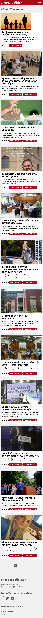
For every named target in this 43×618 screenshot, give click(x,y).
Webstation (9, 614)
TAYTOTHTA (4, 609)
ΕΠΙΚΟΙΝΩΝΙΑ (13, 609)
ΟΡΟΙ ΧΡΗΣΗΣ (21, 609)
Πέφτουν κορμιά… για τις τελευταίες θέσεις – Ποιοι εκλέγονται (21, 363)
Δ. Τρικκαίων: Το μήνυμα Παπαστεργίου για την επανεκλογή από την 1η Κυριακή (20, 269)
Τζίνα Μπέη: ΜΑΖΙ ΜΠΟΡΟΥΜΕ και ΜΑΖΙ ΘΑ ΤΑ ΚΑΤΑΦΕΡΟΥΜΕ (20, 543)
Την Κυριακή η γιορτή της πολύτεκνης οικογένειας (15, 33)
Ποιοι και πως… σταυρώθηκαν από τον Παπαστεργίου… (20, 221)
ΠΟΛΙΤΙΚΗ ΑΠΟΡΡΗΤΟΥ (32, 609)
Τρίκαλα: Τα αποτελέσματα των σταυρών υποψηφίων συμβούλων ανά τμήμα (19, 81)
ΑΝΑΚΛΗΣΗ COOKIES (7, 611)
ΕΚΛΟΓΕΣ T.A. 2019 (30, 94)
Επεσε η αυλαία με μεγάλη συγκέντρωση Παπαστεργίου (17, 408)
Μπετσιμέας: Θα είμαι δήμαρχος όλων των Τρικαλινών (18, 498)
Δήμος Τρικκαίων (15, 45)
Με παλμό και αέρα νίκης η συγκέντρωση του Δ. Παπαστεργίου (20, 454)
